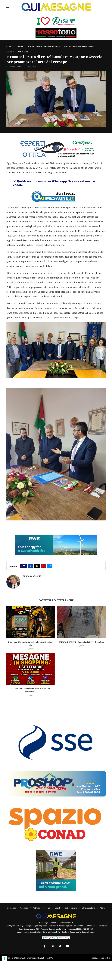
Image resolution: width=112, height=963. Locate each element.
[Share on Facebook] (30, 566)
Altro (102, 907)
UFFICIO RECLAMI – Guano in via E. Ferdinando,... (81, 642)
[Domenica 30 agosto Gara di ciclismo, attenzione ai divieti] (30, 622)
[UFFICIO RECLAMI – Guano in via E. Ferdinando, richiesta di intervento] (81, 622)
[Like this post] (24, 566)
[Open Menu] (7, 7)
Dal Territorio (71, 907)
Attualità (20, 47)
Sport (57, 907)
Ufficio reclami (88, 907)
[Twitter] (60, 946)
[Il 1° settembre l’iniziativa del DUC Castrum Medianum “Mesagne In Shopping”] (30, 669)
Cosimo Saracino (16, 66)
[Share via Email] (49, 566)
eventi (47, 907)
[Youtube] (67, 946)
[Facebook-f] (45, 946)
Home (8, 47)
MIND (107, 957)
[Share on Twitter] (37, 566)
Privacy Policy (50, 938)
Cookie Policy (64, 938)
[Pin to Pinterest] (43, 566)
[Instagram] (52, 946)
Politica (36, 907)
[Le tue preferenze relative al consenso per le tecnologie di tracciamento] (4, 958)
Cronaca (24, 907)
